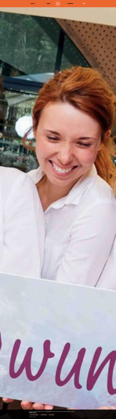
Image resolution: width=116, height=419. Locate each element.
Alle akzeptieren (34, 414)
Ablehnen (51, 414)
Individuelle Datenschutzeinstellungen (32, 416)
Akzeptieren (44, 414)
